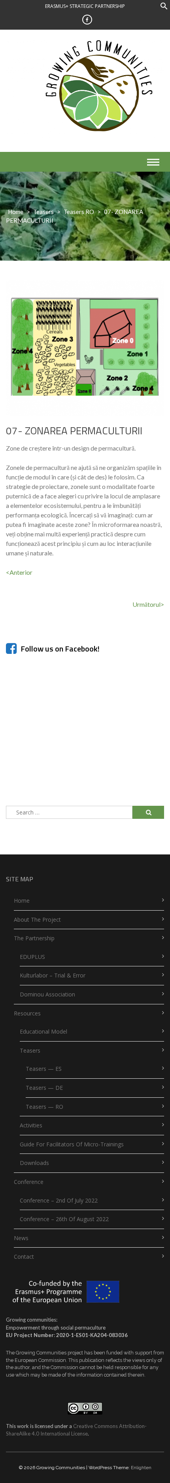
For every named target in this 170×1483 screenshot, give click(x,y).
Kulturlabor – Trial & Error (52, 975)
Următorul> (148, 604)
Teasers (43, 211)
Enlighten (141, 1467)
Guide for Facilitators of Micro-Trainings (72, 1144)
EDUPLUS (32, 956)
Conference (28, 1182)
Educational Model (43, 1031)
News (21, 1238)
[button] (164, 7)
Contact (24, 1256)
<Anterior (19, 572)
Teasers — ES (44, 1068)
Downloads (34, 1163)
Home (15, 211)
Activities (31, 1125)
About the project (37, 919)
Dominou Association (47, 994)
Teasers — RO (44, 1106)
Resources (27, 1013)
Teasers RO (79, 211)
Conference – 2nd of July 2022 (59, 1200)
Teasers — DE (44, 1087)
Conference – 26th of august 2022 (64, 1219)
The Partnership (34, 938)
